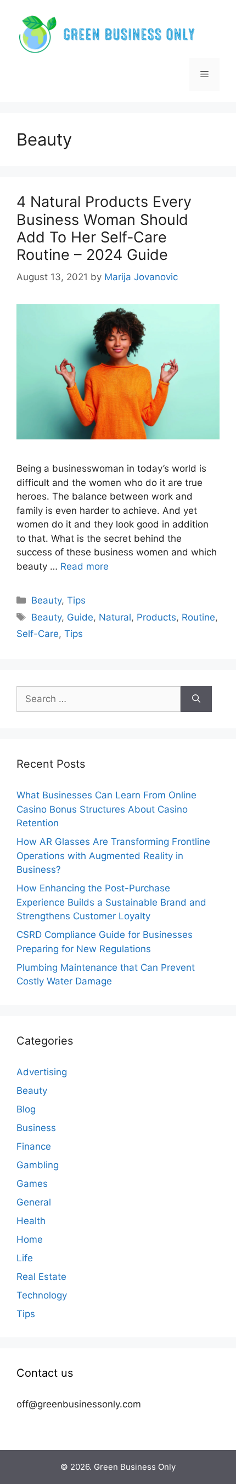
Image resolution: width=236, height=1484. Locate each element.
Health (31, 1220)
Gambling (37, 1165)
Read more (84, 566)
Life (24, 1258)
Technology (41, 1295)
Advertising (41, 1071)
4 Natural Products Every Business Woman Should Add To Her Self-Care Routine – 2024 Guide (104, 228)
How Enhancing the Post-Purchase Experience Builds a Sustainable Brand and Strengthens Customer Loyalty (111, 902)
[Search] (196, 699)
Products (156, 617)
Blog (26, 1109)
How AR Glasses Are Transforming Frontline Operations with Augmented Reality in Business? (113, 855)
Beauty (46, 600)
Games (32, 1183)
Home (29, 1239)
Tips (76, 600)
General (33, 1202)
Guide (80, 617)
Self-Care (37, 633)
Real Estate (41, 1276)
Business (36, 1127)
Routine (198, 617)
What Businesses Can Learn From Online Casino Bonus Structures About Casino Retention (106, 809)
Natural (115, 617)
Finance (33, 1146)
